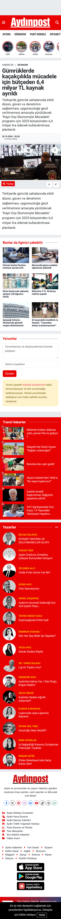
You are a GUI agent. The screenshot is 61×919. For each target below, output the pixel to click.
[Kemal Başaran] (9, 602)
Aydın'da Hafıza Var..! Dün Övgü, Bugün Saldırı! (38, 683)
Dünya (23, 854)
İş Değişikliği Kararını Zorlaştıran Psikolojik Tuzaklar (38, 746)
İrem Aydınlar (27, 740)
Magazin (9, 854)
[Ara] (57, 22)
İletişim (9, 858)
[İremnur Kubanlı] (9, 633)
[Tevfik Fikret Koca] (9, 617)
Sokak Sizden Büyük (31, 651)
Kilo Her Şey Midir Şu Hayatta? (37, 635)
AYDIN (6, 34)
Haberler (8, 65)
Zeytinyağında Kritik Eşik (34, 620)
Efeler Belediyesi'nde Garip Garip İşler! (35, 762)
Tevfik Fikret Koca (30, 616)
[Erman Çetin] (9, 759)
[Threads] (48, 803)
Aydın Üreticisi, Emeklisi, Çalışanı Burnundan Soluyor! (36, 556)
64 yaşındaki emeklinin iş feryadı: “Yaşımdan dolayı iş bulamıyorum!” (45, 323)
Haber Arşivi (13, 838)
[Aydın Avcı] (9, 586)
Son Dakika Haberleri (18, 834)
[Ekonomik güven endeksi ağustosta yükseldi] (45, 255)
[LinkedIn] (30, 803)
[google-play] (30, 877)
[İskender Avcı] (9, 680)
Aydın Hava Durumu (17, 816)
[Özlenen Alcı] (9, 570)
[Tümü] (56, 527)
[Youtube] (36, 803)
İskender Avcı (27, 677)
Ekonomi (23, 65)
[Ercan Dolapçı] (9, 538)
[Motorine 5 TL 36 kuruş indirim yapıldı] (45, 281)
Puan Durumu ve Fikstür (19, 827)
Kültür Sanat (12, 851)
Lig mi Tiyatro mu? (30, 667)
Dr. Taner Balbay (30, 663)
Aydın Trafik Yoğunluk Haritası (23, 823)
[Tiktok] (42, 803)
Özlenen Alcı (27, 568)
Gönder (9, 373)
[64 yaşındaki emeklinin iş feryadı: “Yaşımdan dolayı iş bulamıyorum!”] (45, 309)
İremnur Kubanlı (29, 631)
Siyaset (48, 847)
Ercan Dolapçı (28, 534)
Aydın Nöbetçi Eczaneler (20, 812)
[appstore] (30, 867)
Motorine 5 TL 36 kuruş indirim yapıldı (44, 292)
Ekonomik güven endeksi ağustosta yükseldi (44, 266)
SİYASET (55, 34)
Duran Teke (26, 550)
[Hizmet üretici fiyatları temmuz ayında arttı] (16, 255)
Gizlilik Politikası (28, 858)
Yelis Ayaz (25, 647)
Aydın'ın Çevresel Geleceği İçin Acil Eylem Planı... (37, 604)
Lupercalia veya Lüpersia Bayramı (34, 714)
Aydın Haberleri (13, 847)
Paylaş (10, 183)
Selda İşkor (26, 693)
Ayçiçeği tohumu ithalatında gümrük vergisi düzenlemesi (13, 323)
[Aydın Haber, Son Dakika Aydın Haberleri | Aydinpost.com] (30, 23)
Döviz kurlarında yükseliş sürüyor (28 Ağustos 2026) (15, 294)
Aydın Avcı (25, 584)
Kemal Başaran (29, 598)
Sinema (36, 854)
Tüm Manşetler (15, 831)
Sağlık (27, 851)
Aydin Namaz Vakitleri (19, 820)
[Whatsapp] (54, 803)
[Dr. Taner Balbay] (9, 665)
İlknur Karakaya (29, 708)
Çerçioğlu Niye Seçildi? (32, 730)
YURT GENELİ (38, 34)
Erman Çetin (26, 756)
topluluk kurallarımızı (34, 384)
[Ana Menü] (3, 22)
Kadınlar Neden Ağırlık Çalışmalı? (32, 699)
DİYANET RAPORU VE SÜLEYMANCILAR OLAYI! (34, 540)
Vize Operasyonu (29, 588)
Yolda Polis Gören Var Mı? (34, 572)
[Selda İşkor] (9, 696)
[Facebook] (6, 803)
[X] (12, 803)
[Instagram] (24, 803)
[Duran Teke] (9, 554)
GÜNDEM (20, 34)
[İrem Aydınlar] (9, 743)
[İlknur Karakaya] (9, 712)
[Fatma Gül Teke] (9, 728)
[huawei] (30, 886)
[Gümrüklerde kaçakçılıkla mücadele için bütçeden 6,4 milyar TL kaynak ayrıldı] (30, 162)
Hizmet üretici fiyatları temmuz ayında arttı (14, 266)
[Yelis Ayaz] (9, 649)
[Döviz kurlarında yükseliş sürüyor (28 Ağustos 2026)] (16, 281)
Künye (48, 854)
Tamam (42, 915)
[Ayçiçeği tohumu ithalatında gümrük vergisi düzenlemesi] (16, 309)
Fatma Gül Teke (28, 726)
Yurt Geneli (33, 847)
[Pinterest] (18, 803)
